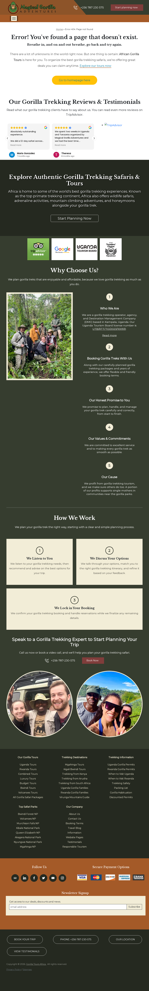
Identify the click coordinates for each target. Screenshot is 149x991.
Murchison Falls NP (28, 823)
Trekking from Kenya (74, 774)
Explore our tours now (95, 66)
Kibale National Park (28, 828)
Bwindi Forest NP (28, 814)
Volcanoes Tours (27, 792)
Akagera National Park (28, 837)
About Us (74, 814)
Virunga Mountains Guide (74, 797)
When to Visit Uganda (121, 774)
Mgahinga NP (28, 846)
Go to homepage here (74, 80)
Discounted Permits (121, 797)
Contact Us (74, 818)
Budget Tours (28, 783)
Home (59, 29)
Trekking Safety (121, 783)
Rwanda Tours (27, 769)
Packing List (121, 788)
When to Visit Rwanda (121, 778)
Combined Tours (28, 774)
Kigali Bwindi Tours (74, 769)
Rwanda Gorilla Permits (121, 769)
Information (74, 832)
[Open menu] (14, 18)
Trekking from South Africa (74, 783)
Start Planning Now (74, 218)
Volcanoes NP (28, 818)
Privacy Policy (13, 969)
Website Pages (74, 837)
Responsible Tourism (74, 846)
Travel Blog (74, 828)
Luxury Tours (28, 778)
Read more (109, 335)
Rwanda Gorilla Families (74, 792)
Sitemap (27, 969)
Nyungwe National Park (28, 842)
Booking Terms (74, 823)
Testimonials (74, 842)
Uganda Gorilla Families (74, 788)
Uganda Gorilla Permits (121, 764)
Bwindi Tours (28, 788)
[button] (94, 138)
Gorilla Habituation (121, 792)
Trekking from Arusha (74, 778)
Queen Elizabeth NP (28, 832)
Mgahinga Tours (74, 764)
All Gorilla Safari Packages (28, 797)
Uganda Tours (28, 764)
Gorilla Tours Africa (36, 964)
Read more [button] (15, 145)
